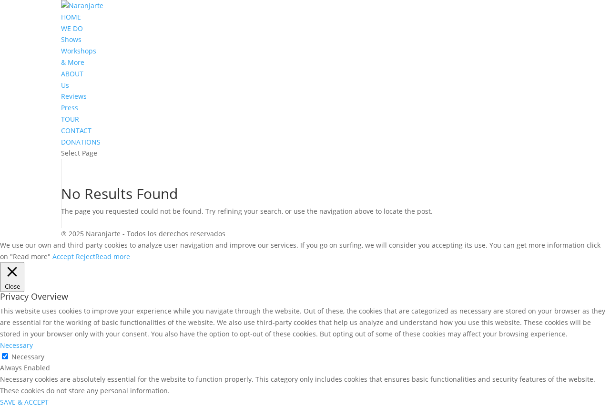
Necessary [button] (16, 345)
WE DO (72, 28)
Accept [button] (63, 256)
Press (69, 107)
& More (72, 62)
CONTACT (76, 130)
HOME (71, 16)
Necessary (27, 356)
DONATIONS (81, 141)
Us (65, 85)
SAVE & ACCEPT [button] (24, 402)
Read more (112, 256)
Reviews (74, 96)
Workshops (78, 50)
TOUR (70, 119)
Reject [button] (85, 256)
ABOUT (72, 73)
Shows (71, 39)
